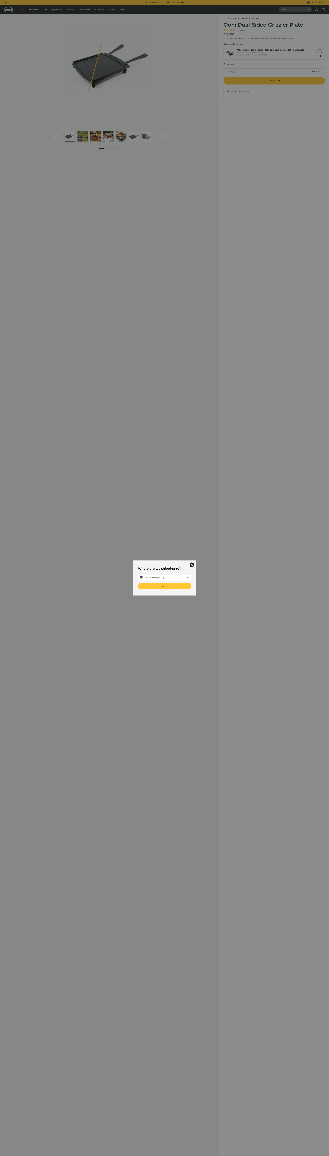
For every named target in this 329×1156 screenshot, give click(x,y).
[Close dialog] (192, 564)
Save (164, 586)
